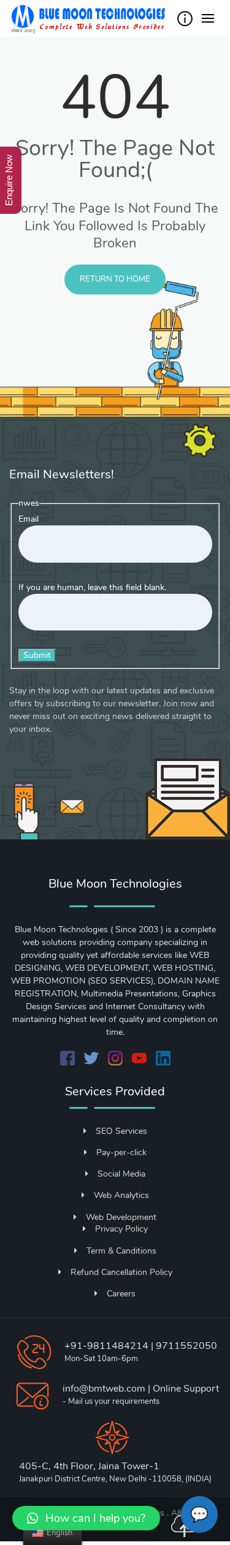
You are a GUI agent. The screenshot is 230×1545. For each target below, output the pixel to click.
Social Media (121, 1174)
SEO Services (121, 1131)
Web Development (121, 1217)
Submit (37, 655)
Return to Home (115, 279)
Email (28, 519)
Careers (121, 1293)
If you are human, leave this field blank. (92, 587)
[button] (86, 1518)
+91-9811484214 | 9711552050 (140, 1346)
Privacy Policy (121, 1229)
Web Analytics (121, 1195)
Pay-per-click (121, 1152)
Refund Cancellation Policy (121, 1272)
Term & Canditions (121, 1251)
